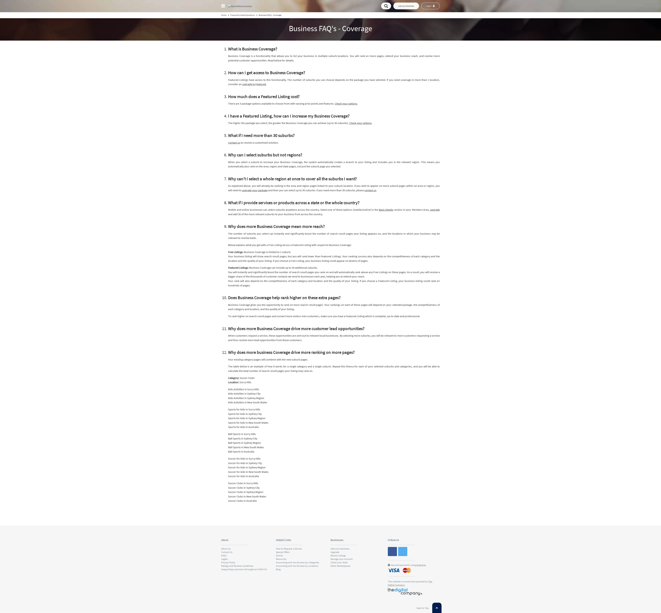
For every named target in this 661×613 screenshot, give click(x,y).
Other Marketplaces (340, 565)
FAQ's (224, 555)
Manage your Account (341, 559)
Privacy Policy (228, 562)
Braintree (421, 565)
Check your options (346, 103)
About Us (226, 548)
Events (279, 555)
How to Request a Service (289, 548)
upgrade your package (255, 190)
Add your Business (339, 548)
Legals (224, 559)
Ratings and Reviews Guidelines (237, 565)
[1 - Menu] (223, 6)
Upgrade (334, 552)
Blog (278, 569)
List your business (406, 6)
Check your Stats (339, 562)
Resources (281, 559)
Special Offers (283, 552)
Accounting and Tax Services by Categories (297, 562)
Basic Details (386, 209)
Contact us (234, 142)
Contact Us (226, 552)
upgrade (435, 209)
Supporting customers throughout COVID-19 (244, 569)
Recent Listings (338, 555)
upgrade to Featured (254, 84)
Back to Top (423, 608)
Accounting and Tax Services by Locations (297, 565)
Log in (429, 6)
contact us (370, 190)
